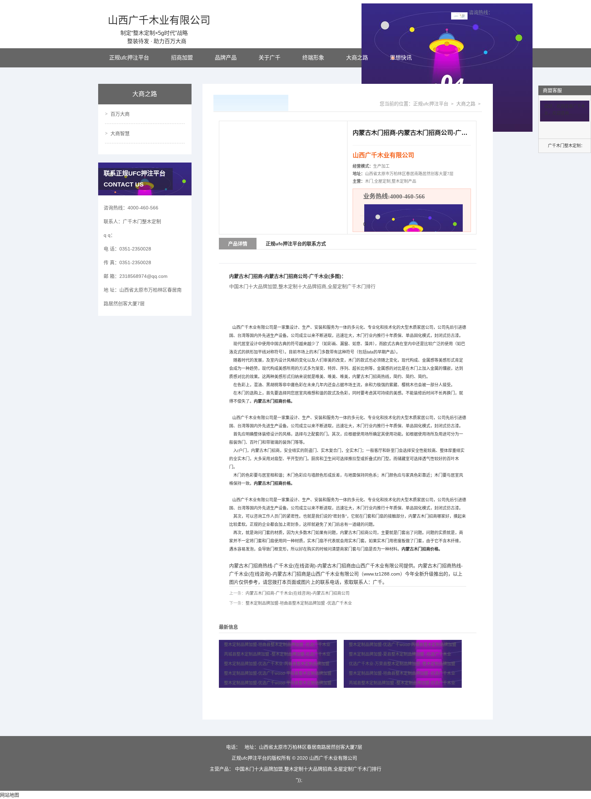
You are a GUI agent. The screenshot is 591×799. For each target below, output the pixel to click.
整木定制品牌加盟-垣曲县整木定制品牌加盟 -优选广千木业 (299, 603)
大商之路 (357, 58)
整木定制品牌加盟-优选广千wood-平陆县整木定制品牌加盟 (278, 673)
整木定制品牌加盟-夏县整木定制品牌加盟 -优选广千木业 (400, 654)
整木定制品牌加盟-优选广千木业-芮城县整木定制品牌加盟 (277, 663)
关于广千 (269, 58)
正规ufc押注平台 (129, 58)
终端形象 (313, 58)
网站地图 (9, 795)
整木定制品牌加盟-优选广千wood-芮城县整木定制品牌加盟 (403, 644)
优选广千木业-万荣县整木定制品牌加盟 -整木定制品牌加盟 (402, 663)
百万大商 (120, 114)
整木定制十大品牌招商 (302, 286)
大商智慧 (120, 133)
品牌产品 (226, 58)
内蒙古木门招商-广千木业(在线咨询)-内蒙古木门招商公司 (298, 593)
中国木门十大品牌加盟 (253, 286)
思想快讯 (401, 58)
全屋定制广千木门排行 (352, 286)
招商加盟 (182, 58)
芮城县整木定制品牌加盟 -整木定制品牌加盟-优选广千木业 (277, 654)
